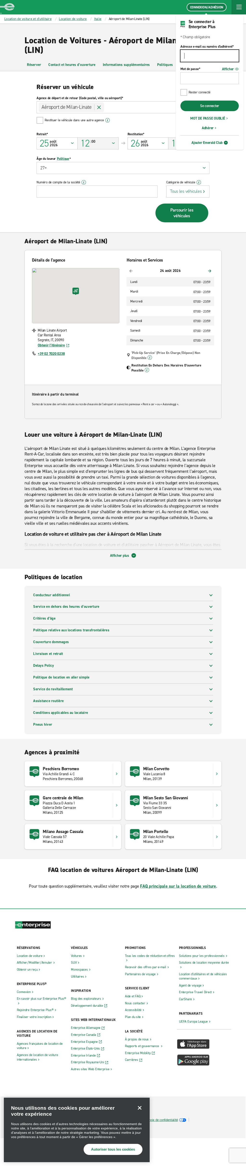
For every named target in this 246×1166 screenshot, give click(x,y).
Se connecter (209, 105)
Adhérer (208, 128)
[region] (77, 1130)
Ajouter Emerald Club (207, 142)
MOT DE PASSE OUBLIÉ (207, 118)
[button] (239, 7)
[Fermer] (139, 1108)
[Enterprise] (7, 7)
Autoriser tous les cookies (113, 1149)
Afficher (228, 69)
